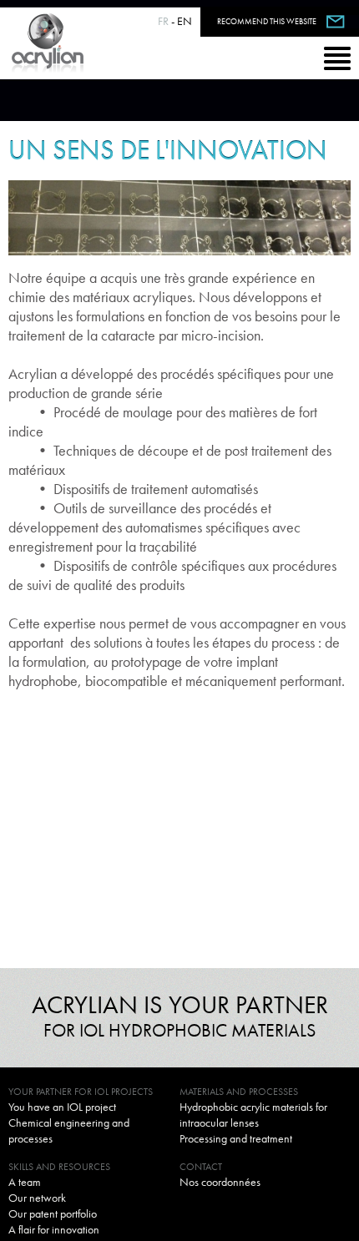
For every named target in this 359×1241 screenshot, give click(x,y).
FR (163, 20)
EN (184, 20)
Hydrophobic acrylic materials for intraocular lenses (253, 1114)
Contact (201, 1166)
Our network (37, 1197)
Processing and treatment (236, 1138)
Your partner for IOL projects (80, 1091)
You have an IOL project (62, 1106)
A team (24, 1181)
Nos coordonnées (220, 1181)
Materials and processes (239, 1091)
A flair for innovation (53, 1229)
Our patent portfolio (52, 1213)
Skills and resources (59, 1166)
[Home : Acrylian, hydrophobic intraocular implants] (47, 43)
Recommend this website (266, 21)
